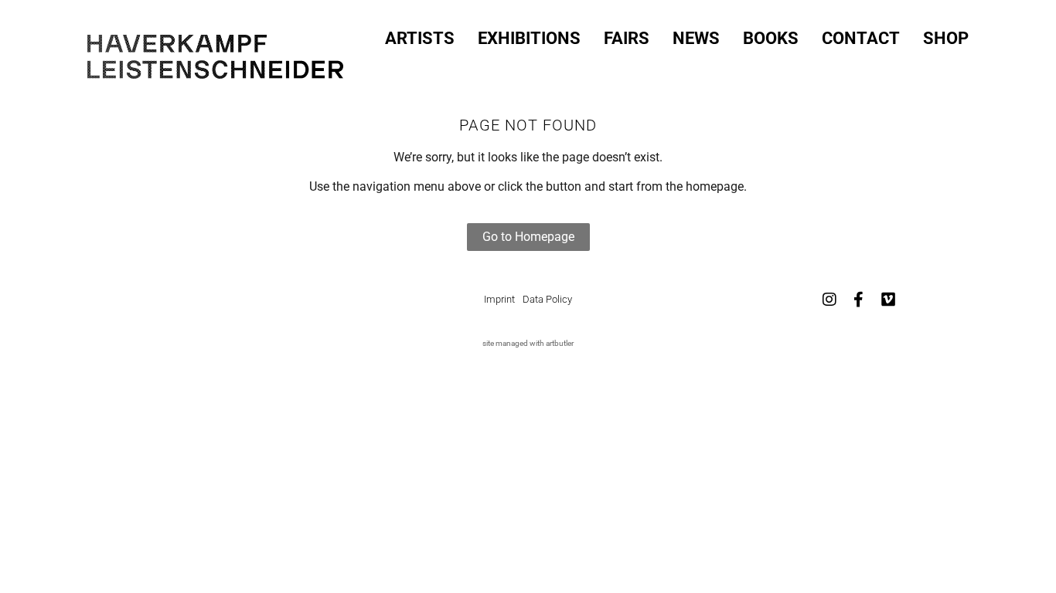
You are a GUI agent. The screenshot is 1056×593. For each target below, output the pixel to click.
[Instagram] (829, 299)
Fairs (626, 38)
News (696, 38)
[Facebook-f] (859, 299)
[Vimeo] (888, 299)
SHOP (946, 38)
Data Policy (547, 299)
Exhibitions (529, 38)
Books (771, 38)
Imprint (499, 299)
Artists (420, 38)
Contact (861, 38)
